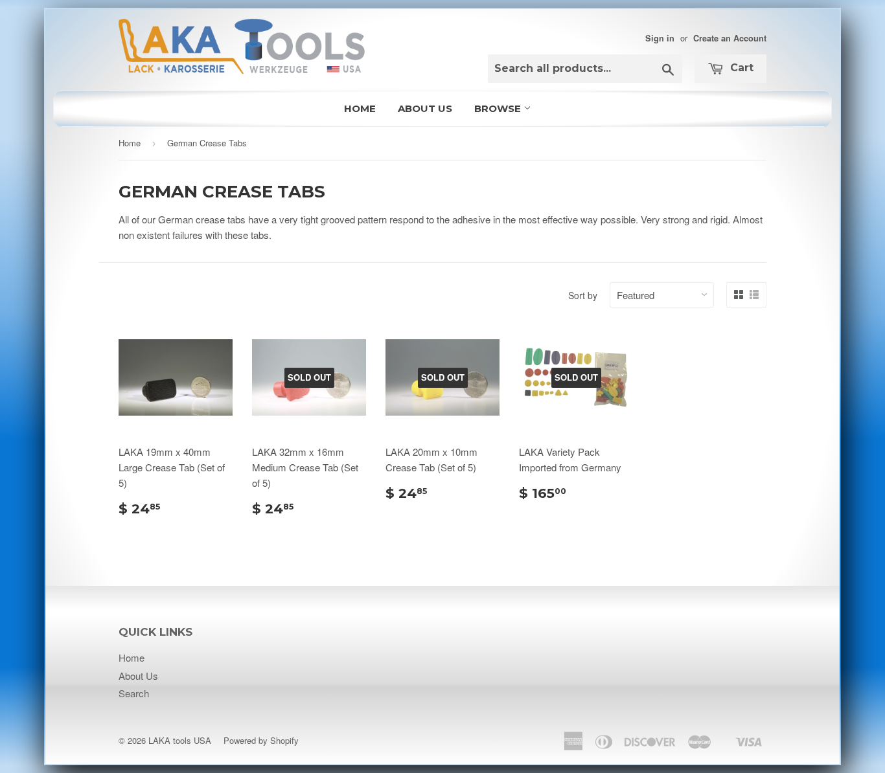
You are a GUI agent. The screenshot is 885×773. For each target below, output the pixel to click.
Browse (498, 108)
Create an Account (729, 38)
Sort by (582, 295)
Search (134, 693)
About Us (425, 108)
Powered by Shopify (261, 740)
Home (360, 108)
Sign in (659, 38)
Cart (740, 68)
